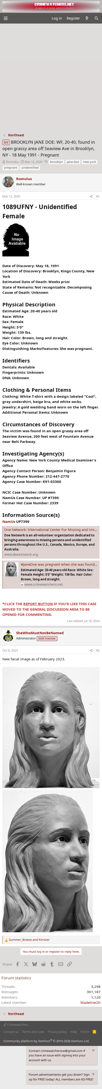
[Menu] (5, 18)
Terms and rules (33, 1032)
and (29, 939)
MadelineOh (90, 1002)
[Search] (96, 18)
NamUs (8, 521)
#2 (98, 650)
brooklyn (56, 162)
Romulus (12, 162)
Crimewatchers (17, 1024)
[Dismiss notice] (93, 1051)
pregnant (10, 167)
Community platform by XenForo (46, 1041)
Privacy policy (57, 1032)
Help (73, 1032)
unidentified (30, 167)
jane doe (73, 162)
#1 (98, 196)
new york (89, 162)
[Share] (91, 196)
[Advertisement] (51, 77)
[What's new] (87, 18)
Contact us (11, 1032)
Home (84, 1032)
